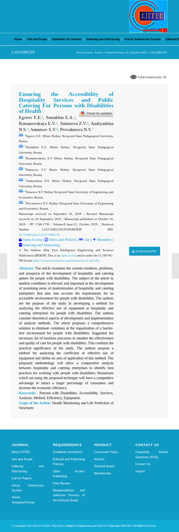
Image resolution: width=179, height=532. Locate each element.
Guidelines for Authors (68, 452)
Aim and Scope (22, 459)
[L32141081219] (3, 266)
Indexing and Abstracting (41, 245)
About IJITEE (21, 452)
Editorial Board (104, 466)
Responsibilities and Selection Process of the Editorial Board (69, 495)
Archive (99, 459)
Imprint (140, 471)
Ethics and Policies (62, 240)
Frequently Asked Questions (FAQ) (151, 454)
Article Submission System (28, 488)
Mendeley (104, 240)
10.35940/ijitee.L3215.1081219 (39, 234)
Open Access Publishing (69, 474)
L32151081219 (23, 52)
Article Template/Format (23, 500)
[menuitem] (18, 39)
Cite (87, 240)
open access (68, 255)
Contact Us (143, 464)
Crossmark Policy (106, 452)
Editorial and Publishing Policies (69, 461)
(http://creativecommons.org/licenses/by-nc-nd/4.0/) (66, 260)
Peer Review (61, 483)
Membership (102, 473)
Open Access (32, 240)
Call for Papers (22, 478)
